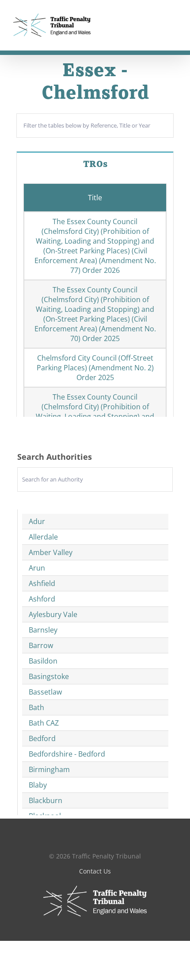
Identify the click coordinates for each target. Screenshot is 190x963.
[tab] (95, 164)
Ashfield (42, 583)
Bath (36, 707)
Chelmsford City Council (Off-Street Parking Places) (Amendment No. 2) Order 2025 (95, 367)
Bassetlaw (45, 692)
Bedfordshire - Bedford (67, 754)
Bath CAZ (44, 723)
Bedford (42, 738)
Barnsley (43, 630)
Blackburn (45, 800)
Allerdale (43, 537)
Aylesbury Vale (53, 614)
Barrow (41, 645)
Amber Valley (50, 552)
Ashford (42, 599)
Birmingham (49, 769)
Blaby (38, 785)
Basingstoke (49, 676)
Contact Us (95, 871)
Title (95, 197)
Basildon (43, 661)
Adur (37, 521)
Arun (37, 568)
